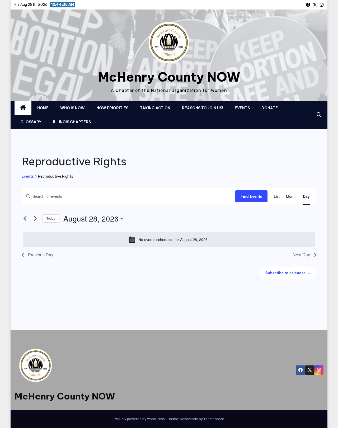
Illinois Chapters (72, 122)
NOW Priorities (112, 108)
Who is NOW (72, 108)
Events (242, 108)
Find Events (251, 196)
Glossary (30, 122)
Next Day (301, 255)
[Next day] (35, 218)
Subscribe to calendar (285, 272)
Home (43, 108)
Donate (269, 108)
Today (50, 218)
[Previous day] (25, 218)
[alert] (169, 239)
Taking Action (155, 108)
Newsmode (189, 419)
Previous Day (40, 255)
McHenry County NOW (169, 77)
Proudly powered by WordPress (140, 419)
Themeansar (214, 419)
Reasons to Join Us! (202, 108)
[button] (319, 115)
